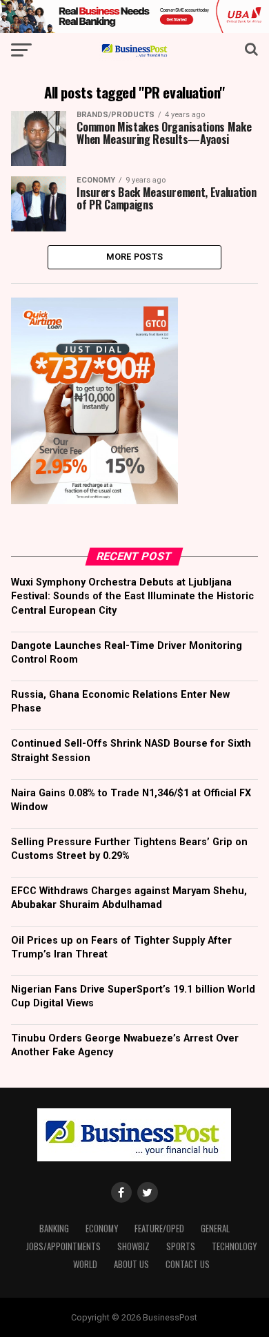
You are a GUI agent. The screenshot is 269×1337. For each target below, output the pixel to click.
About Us (131, 1264)
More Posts (134, 256)
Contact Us (188, 1264)
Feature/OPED (159, 1228)
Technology (234, 1246)
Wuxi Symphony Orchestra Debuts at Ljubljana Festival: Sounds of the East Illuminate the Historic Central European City (132, 596)
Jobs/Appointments (63, 1246)
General (215, 1228)
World (85, 1264)
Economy (102, 1228)
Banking (54, 1228)
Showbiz (133, 1246)
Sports (180, 1246)
